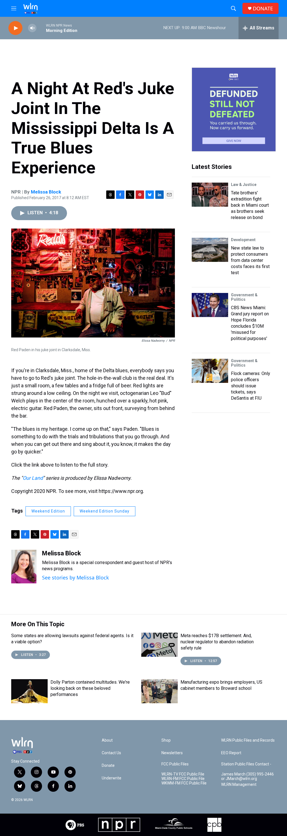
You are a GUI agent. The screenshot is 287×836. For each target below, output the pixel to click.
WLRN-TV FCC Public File (182, 774)
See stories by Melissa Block (75, 577)
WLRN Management (238, 785)
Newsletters (172, 753)
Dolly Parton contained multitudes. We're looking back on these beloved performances (90, 688)
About (107, 740)
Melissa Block (46, 192)
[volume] (32, 28)
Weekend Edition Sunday (104, 511)
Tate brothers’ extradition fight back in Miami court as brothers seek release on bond (250, 205)
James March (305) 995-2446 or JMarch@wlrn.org (247, 776)
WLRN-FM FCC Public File (183, 779)
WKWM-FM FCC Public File (184, 783)
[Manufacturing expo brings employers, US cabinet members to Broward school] (159, 691)
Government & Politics (244, 297)
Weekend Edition (48, 511)
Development (243, 239)
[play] (15, 28)
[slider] (41, 28)
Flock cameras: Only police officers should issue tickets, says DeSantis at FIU (250, 386)
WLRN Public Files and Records (248, 740)
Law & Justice (243, 184)
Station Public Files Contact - (246, 764)
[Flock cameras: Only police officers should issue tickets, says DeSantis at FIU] (210, 371)
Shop (166, 740)
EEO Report (231, 753)
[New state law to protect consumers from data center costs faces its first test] (210, 250)
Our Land (33, 478)
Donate (108, 765)
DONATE (263, 8)
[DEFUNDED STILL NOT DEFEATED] (234, 109)
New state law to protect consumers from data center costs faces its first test (250, 260)
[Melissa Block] (23, 566)
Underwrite (111, 778)
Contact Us (111, 753)
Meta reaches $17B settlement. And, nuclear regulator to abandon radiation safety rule (217, 642)
